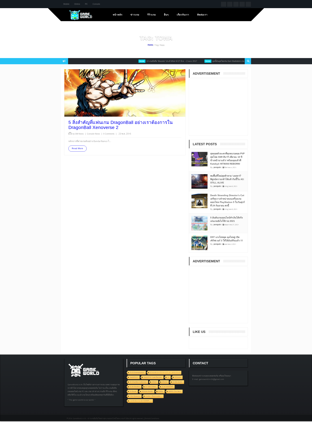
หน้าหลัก (117, 14)
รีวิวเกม (151, 14)
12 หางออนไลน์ (167, 387)
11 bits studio (177, 382)
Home (150, 45)
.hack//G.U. (134, 377)
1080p (160, 391)
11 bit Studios (135, 387)
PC (86, 4)
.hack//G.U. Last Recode (152, 377)
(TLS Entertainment (137, 372)
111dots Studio (147, 391)
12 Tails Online (150, 387)
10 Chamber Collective (138, 382)
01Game (177, 377)
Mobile (66, 4)
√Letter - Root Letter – (153, 396)
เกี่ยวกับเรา (183, 14)
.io (168, 377)
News (97, 134)
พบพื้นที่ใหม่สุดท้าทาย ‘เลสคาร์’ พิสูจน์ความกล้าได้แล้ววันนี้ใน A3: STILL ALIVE (227, 179)
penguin (217, 167)
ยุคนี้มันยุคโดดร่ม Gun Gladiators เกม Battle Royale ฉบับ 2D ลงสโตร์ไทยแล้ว (237, 61)
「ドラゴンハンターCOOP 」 (140, 401)
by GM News (78, 134)
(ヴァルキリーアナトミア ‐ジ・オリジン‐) (165, 372)
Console (96, 4)
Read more (77, 148)
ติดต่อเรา (202, 14)
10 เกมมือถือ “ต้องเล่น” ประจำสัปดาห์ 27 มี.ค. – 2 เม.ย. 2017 (163, 61)
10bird (154, 382)
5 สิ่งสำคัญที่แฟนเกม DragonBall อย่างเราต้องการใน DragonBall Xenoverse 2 (120, 125)
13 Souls (133, 391)
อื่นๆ (166, 14)
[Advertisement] (216, 109)
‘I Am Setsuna (135, 396)
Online (77, 4)
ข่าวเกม (134, 14)
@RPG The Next (174, 391)
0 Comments (108, 134)
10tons (164, 382)
